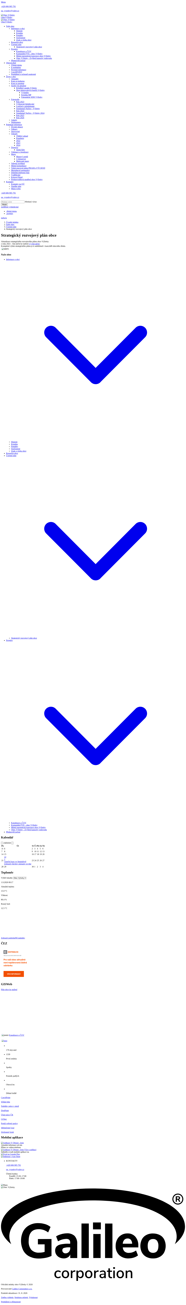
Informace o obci (18, 28)
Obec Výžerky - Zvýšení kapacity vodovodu (34, 58)
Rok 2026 (20, 118)
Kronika (19, 33)
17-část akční (34, 244)
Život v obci (11, 76)
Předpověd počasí (18, 60)
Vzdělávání (15, 175)
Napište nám (16, 186)
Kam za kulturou (18, 81)
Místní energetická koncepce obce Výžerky (33, 56)
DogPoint (5, 1110)
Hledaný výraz (31, 202)
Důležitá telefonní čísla (20, 173)
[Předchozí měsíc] (2, 843)
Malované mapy (22, 161)
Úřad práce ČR (7, 1115)
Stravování (15, 131)
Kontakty (10, 182)
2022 (18, 141)
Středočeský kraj (7, 1128)
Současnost (20, 38)
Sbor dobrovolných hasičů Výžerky (30, 90)
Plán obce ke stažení (9, 989)
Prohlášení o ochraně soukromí (23, 74)
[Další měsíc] (12, 843)
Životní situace (17, 127)
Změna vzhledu (7, 1297)
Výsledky (25, 92)
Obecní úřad (11, 63)
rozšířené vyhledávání (9, 207)
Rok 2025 (20, 115)
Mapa (13, 154)
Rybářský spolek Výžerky (26, 88)
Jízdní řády (20, 150)
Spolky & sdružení (18, 86)
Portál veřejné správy (9, 1123)
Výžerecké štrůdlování (25, 104)
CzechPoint (5, 1097)
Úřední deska (16, 65)
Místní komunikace (18, 166)
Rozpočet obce (17, 42)
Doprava (14, 147)
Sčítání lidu (5, 1102)
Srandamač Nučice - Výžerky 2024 (30, 113)
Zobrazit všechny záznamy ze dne (17, 864)
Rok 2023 (20, 102)
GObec (4, 1119)
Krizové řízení (17, 177)
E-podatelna (16, 67)
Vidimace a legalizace (19, 152)
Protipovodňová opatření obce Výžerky (27, 179)
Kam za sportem (17, 83)
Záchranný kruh (7, 1132)
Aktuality (15, 79)
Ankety (14, 120)
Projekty (14, 49)
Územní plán (16, 44)
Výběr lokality (7, 878)
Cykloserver (21, 159)
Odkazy (14, 129)
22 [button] (5, 858)
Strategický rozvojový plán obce (29, 47)
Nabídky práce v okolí (10, 1106)
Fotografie (15, 99)
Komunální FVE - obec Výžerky (29, 54)
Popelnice (20, 138)
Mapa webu (16, 189)
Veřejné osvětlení (18, 163)
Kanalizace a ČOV (23, 51)
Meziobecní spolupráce (20, 170)
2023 (18, 143)
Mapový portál (22, 157)
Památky (19, 35)
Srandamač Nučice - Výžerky (28, 109)
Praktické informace (14, 125)
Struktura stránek (21, 1297)
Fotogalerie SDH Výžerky (31, 97)
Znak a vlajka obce (23, 40)
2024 (18, 145)
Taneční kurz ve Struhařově (15, 862)
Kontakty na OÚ (18, 184)
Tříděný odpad (22, 136)
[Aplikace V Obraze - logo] (12, 1143)
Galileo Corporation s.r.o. (22, 1289)
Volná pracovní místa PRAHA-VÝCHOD (28, 168)
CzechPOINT (16, 72)
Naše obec (10, 26)
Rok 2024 (20, 111)
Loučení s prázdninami (25, 106)
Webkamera (16, 122)
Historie (19, 31)
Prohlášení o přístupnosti (11, 1302)
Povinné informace (18, 70)
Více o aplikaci (30, 1150)
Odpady (14, 134)
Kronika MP (26, 95)
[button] (95, 440)
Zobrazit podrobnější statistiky (13, 938)
